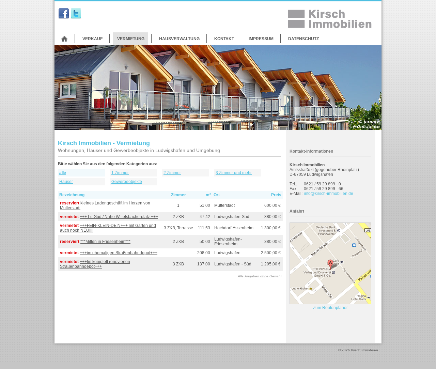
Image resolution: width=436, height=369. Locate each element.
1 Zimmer (120, 172)
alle (62, 172)
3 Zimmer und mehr (234, 172)
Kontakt (224, 38)
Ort (217, 195)
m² (208, 195)
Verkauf (92, 38)
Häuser (66, 181)
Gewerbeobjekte (126, 181)
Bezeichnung (71, 195)
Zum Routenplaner (330, 307)
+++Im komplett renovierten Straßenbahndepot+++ (95, 264)
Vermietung (130, 38)
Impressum (261, 38)
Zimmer (178, 195)
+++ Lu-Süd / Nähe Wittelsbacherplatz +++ (119, 216)
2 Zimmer (172, 172)
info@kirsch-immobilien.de (328, 193)
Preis (276, 195)
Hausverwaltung (179, 38)
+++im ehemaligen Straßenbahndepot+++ (118, 252)
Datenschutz (303, 38)
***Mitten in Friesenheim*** (105, 241)
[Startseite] (64, 38)
